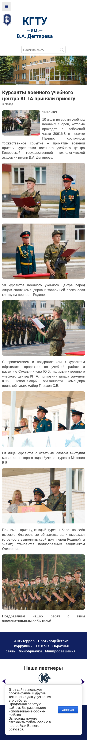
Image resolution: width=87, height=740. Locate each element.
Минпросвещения (60, 651)
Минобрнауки (30, 651)
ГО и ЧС (42, 646)
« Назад (7, 103)
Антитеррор (24, 641)
